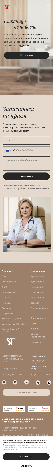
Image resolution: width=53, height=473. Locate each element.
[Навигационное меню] (48, 7)
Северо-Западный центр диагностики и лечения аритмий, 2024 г (22, 420)
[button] (26, 392)
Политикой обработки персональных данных (26, 188)
